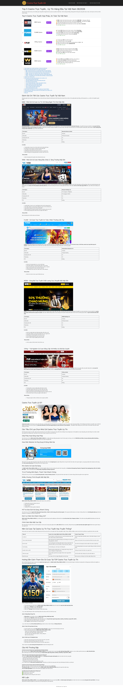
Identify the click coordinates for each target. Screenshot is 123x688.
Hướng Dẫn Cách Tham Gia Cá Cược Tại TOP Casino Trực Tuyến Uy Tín (38, 90)
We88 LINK (49, 51)
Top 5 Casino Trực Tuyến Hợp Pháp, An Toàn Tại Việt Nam (35, 68)
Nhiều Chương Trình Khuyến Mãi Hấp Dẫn (34, 84)
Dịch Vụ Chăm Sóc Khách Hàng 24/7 (33, 86)
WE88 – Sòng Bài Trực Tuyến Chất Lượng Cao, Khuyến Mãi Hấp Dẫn (39, 74)
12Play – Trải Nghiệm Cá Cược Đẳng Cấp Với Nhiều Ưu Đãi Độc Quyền (39, 75)
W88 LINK (49, 61)
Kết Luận (26, 92)
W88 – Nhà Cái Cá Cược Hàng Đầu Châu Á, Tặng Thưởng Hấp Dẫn (38, 71)
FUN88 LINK (49, 32)
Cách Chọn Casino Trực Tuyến (95, 2)
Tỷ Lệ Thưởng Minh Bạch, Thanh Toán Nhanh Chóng (36, 82)
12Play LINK (49, 42)
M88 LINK (49, 22)
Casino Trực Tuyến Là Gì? (29, 76)
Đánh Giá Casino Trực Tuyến (82, 2)
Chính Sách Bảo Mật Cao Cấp (31, 87)
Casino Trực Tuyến (72, 2)
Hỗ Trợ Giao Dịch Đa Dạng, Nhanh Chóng (34, 85)
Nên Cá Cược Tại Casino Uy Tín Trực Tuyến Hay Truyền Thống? (36, 89)
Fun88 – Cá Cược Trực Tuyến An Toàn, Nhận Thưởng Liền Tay (38, 73)
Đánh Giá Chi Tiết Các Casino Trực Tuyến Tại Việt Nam (35, 69)
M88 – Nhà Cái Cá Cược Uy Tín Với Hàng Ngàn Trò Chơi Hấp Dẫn (38, 70)
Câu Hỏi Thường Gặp (28, 91)
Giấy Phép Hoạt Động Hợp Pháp (32, 79)
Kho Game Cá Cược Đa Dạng (31, 81)
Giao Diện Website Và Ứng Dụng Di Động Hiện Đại (35, 80)
